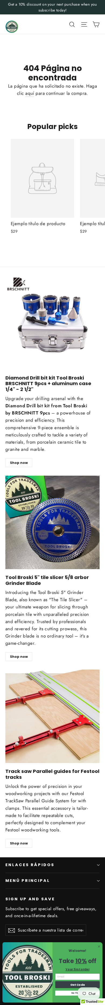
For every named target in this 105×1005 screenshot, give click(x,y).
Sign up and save (30, 899)
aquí (29, 93)
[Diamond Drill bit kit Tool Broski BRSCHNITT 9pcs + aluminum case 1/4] (52, 323)
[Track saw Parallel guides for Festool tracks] (52, 716)
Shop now (19, 462)
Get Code (77, 985)
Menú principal (27, 880)
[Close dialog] (99, 946)
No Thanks (77, 993)
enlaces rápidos (29, 864)
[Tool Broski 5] (52, 522)
